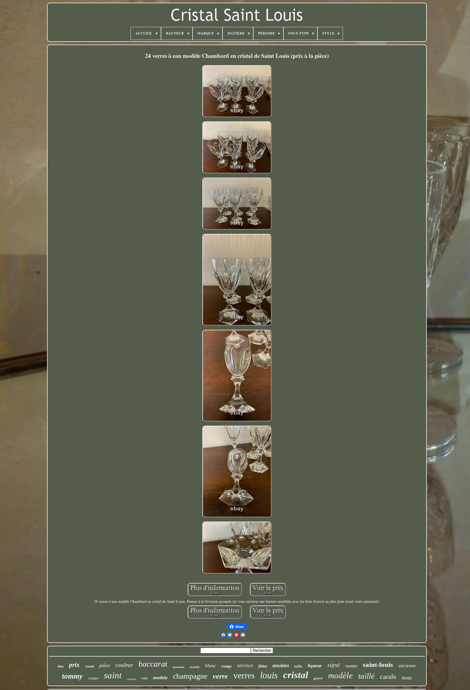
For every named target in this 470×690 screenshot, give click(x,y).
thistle (407, 678)
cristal (295, 675)
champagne (190, 676)
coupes (131, 678)
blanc (210, 665)
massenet (178, 667)
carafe (388, 676)
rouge (226, 666)
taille (298, 666)
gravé (318, 678)
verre (220, 676)
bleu (61, 666)
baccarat (152, 663)
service (245, 665)
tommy (72, 676)
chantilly (195, 667)
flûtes (262, 666)
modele (160, 677)
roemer (351, 666)
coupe (93, 678)
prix (74, 664)
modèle (340, 675)
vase (144, 678)
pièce (104, 665)
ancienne (407, 665)
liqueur (315, 665)
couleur (124, 665)
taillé (366, 676)
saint (113, 675)
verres (244, 675)
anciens (281, 665)
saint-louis (378, 664)
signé (333, 664)
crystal (89, 666)
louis (269, 675)
